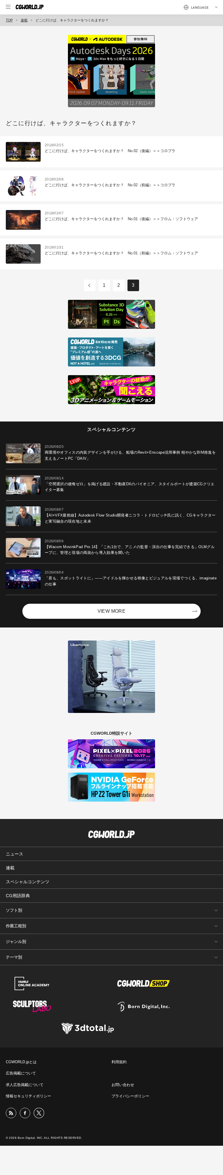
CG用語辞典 (18, 895)
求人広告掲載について (25, 1085)
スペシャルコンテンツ (27, 881)
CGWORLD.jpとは (21, 1062)
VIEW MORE (112, 611)
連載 (24, 20)
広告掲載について (21, 1073)
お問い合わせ (123, 1085)
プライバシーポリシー (130, 1096)
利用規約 (119, 1062)
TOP (9, 20)
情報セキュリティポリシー (28, 1096)
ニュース (14, 853)
